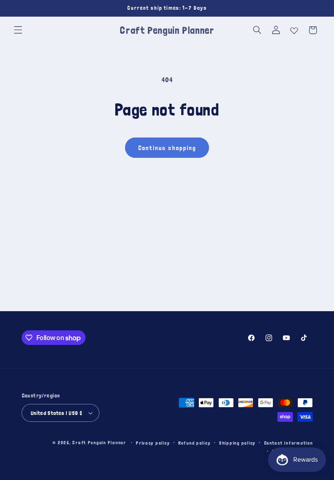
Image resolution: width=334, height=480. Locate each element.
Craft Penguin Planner (98, 442)
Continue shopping (167, 147)
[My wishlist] (294, 29)
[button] (18, 30)
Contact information (288, 442)
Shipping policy (237, 442)
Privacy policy (152, 442)
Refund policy (194, 442)
